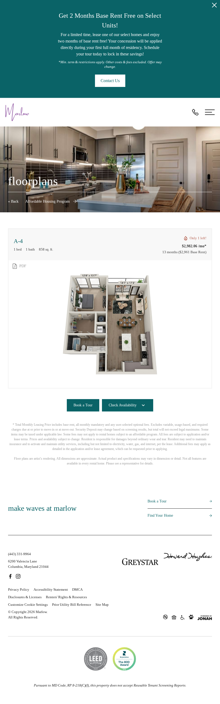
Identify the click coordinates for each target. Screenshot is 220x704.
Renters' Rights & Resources (66, 597)
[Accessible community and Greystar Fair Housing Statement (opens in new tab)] (182, 617)
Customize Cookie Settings (28, 605)
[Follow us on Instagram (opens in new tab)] (18, 576)
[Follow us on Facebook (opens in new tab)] (10, 576)
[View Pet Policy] (191, 617)
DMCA (77, 589)
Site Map (102, 605)
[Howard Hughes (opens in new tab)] (188, 561)
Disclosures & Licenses (25, 597)
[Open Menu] (210, 112)
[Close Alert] (214, 6)
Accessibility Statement (51, 589)
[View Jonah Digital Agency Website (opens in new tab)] (204, 617)
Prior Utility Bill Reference (71, 605)
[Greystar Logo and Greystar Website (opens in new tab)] (140, 562)
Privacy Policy (18, 589)
